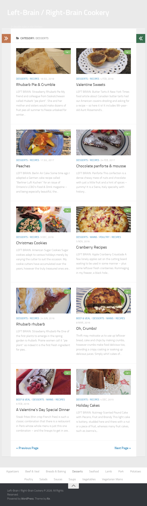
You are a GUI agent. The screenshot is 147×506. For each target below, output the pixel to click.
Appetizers (12, 471)
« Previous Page (27, 448)
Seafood (94, 471)
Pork (121, 471)
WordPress (27, 498)
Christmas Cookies (31, 243)
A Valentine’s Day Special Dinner (43, 409)
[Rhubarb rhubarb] (43, 300)
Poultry (104, 237)
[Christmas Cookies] (43, 219)
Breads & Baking (56, 471)
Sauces (58, 479)
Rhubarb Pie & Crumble (35, 84)
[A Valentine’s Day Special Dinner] (43, 382)
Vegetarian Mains (112, 479)
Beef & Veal (83, 318)
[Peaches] (43, 142)
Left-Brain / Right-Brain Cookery (58, 12)
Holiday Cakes (88, 405)
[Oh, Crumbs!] (103, 300)
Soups (72, 479)
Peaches (23, 166)
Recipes (34, 78)
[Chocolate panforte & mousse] (103, 142)
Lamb (108, 471)
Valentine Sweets (90, 84)
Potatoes (135, 471)
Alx (48, 498)
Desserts (22, 78)
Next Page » (123, 448)
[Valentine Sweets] (103, 61)
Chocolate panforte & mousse (101, 166)
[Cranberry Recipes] (103, 219)
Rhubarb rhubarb (30, 324)
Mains (93, 237)
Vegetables (89, 479)
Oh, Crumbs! (86, 328)
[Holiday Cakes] (103, 382)
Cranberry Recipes (91, 247)
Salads (43, 479)
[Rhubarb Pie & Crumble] (43, 61)
